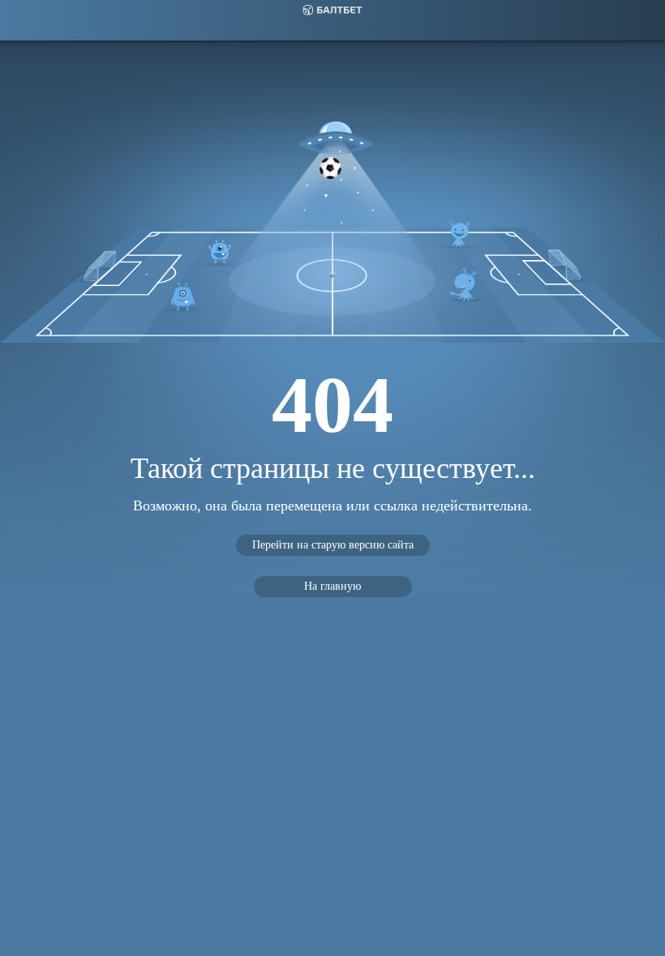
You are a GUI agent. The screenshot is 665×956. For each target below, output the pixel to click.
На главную (332, 586)
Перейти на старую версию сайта (333, 545)
